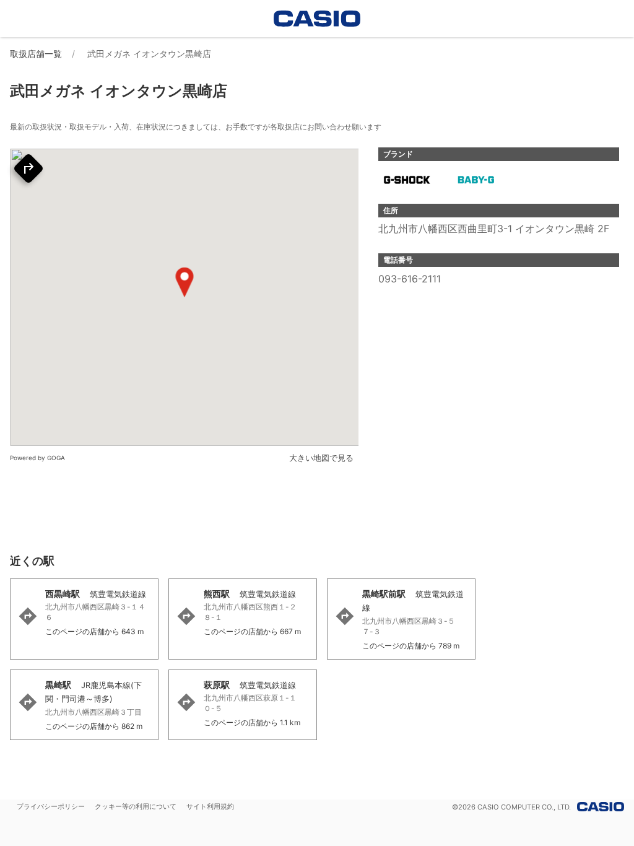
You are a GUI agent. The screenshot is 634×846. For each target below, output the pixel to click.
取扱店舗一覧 (36, 53)
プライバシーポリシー (51, 806)
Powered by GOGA (37, 457)
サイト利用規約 (210, 806)
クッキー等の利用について (135, 806)
